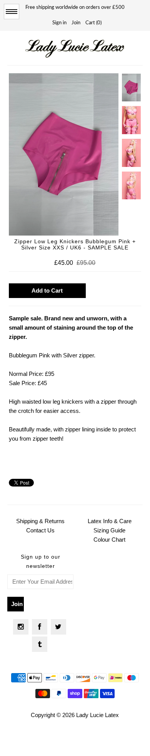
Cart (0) (93, 22)
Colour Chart (109, 539)
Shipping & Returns (40, 521)
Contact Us (40, 530)
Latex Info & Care (110, 521)
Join (76, 22)
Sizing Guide (109, 530)
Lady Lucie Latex (97, 715)
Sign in (59, 22)
